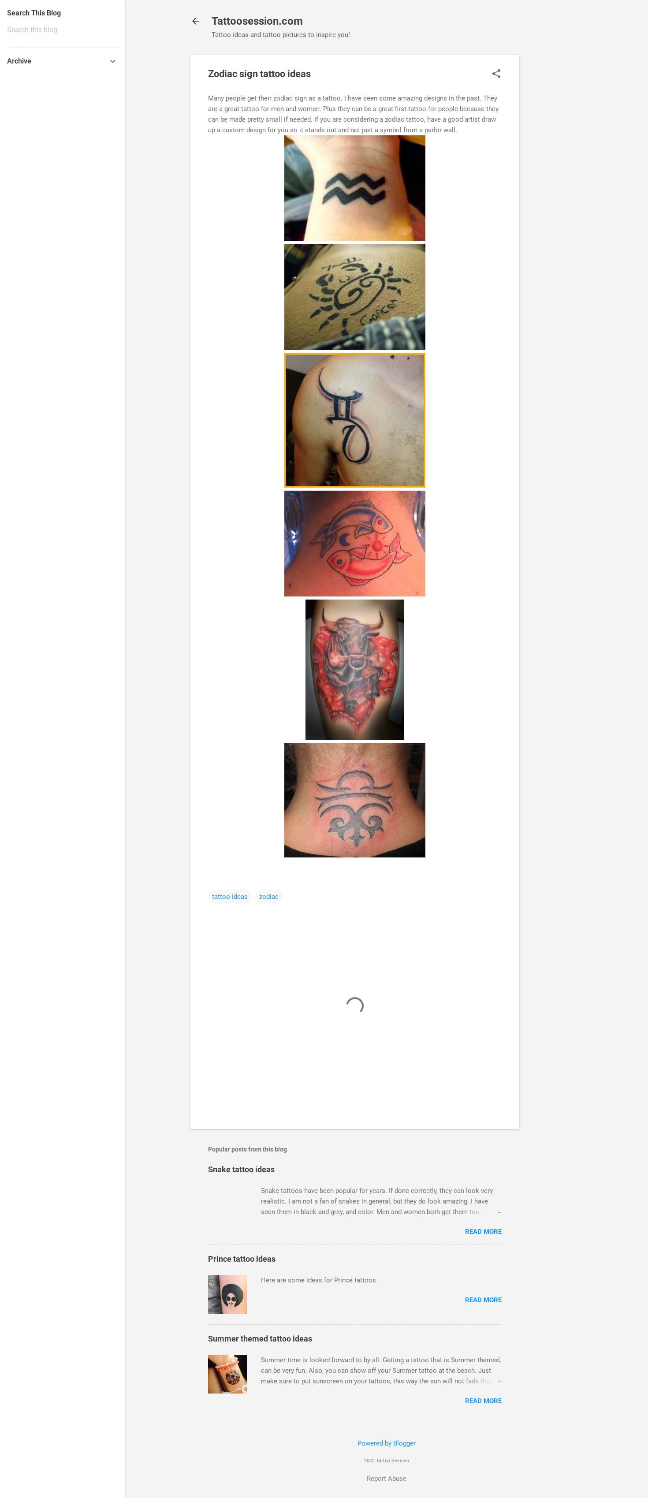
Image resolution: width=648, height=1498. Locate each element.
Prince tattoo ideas (242, 1258)
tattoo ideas (230, 897)
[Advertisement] (554, 187)
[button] (496, 74)
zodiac (269, 897)
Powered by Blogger (387, 1443)
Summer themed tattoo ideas (260, 1338)
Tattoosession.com (257, 21)
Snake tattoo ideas (241, 1169)
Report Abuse (386, 1479)
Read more (483, 1232)
